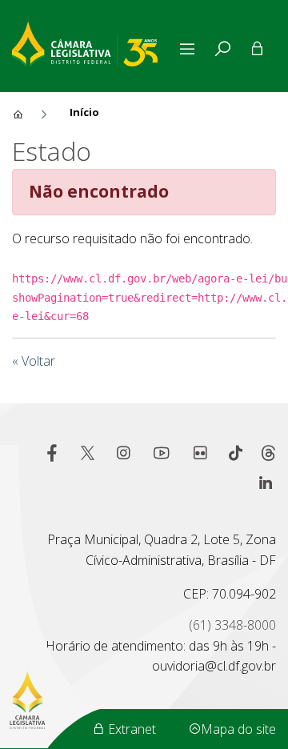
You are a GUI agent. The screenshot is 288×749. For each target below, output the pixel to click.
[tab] (222, 49)
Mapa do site (238, 729)
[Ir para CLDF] (93, 41)
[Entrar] (257, 49)
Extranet (130, 729)
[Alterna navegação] (190, 49)
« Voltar (33, 361)
